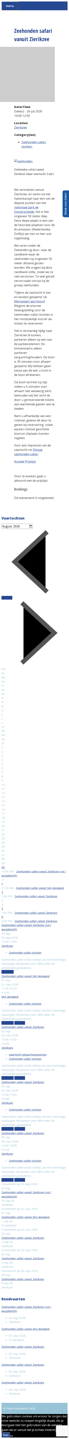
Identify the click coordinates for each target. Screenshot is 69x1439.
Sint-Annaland (9, 996)
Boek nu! (19, 1023)
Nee (6, 1435)
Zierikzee (20, 127)
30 (3, 867)
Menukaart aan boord (29, 301)
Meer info (7, 972)
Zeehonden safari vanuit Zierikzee (36, 896)
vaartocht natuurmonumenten (28, 1054)
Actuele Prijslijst (25, 461)
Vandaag (6, 598)
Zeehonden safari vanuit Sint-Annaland (40, 888)
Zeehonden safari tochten (25, 952)
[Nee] (11, 1436)
